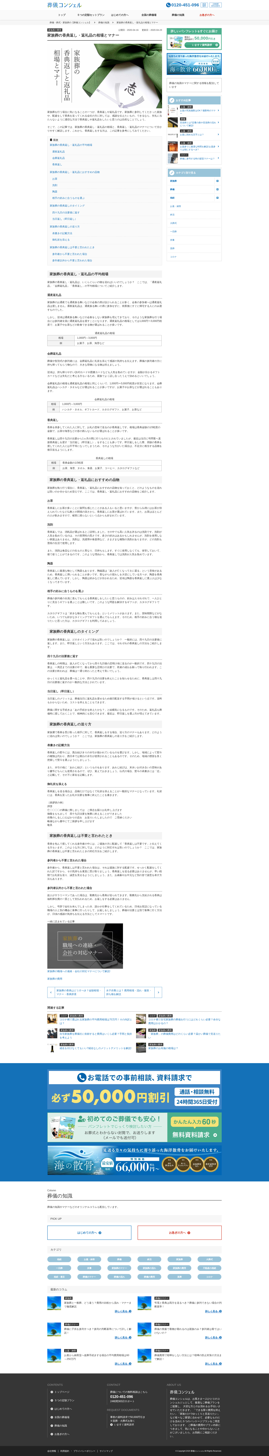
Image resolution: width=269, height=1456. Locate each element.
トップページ (61, 1392)
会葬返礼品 (58, 158)
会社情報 (51, 1451)
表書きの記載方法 (62, 233)
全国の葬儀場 (149, 15)
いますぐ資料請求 (124, 1424)
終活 (172, 214)
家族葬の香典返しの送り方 (65, 226)
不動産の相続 (209, 1268)
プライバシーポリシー (84, 1451)
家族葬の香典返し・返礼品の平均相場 (71, 145)
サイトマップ (106, 1451)
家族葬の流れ (149, 1268)
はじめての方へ (120, 15)
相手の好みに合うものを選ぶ (68, 198)
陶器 (54, 191)
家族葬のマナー (119, 1268)
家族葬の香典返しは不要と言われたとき (72, 247)
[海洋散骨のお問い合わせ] (134, 1160)
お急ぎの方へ (207, 15)
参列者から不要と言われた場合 (69, 254)
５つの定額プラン (64, 1400)
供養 (172, 240)
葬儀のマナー (89, 1277)
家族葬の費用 (179, 1268)
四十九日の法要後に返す (66, 212)
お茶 (54, 178)
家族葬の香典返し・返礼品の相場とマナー (137, 22)
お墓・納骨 (175, 206)
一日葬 (173, 231)
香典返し (57, 164)
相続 (172, 198)
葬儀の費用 (149, 1277)
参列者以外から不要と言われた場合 (72, 260)
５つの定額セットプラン (91, 15)
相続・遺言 (59, 1277)
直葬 (172, 248)
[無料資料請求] (134, 1127)
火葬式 (173, 223)
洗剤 (54, 185)
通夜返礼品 (58, 151)
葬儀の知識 (178, 15)
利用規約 (64, 1451)
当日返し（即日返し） (64, 219)
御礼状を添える (61, 239)
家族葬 (173, 181)
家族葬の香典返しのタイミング (67, 205)
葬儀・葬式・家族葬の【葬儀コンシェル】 (70, 22)
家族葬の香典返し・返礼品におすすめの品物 (75, 172)
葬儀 (172, 189)
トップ (62, 15)
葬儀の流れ (119, 1277)
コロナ (173, 257)
